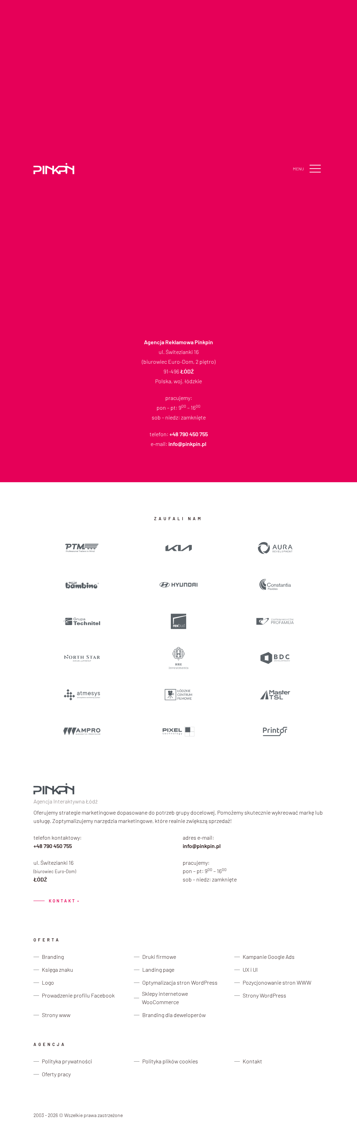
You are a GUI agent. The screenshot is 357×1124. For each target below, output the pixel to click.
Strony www (56, 1014)
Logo (48, 982)
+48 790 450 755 (52, 845)
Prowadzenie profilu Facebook (78, 995)
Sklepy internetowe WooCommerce (165, 997)
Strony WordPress (264, 995)
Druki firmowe (159, 956)
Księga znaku (57, 969)
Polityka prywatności (67, 1061)
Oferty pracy (56, 1074)
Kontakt (56, 900)
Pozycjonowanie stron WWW (277, 982)
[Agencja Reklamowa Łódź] (53, 168)
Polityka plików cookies (170, 1061)
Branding (53, 956)
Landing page (158, 969)
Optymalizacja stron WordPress (180, 982)
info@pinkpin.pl (202, 845)
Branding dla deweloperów (174, 1014)
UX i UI (250, 969)
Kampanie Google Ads (269, 956)
